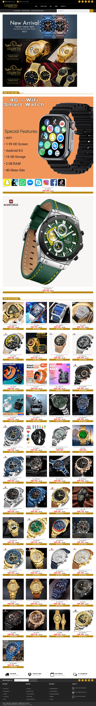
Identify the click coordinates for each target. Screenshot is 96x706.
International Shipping (54, 693)
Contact (51, 699)
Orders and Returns (21, 703)
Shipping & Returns (54, 688)
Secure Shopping (30, 693)
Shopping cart (6, 691)
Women (56, 6)
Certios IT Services (28, 704)
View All (21, 93)
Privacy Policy (29, 696)
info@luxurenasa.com (11, 1)
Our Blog (28, 688)
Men (51, 6)
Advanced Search (14, 703)
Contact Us (63, 6)
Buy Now (49, 192)
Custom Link (6, 696)
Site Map (4, 703)
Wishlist (5, 693)
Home (36, 6)
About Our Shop (30, 691)
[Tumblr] (86, 1)
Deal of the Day (44, 6)
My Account (6, 688)
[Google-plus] (89, 1)
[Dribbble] (92, 1)
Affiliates (52, 696)
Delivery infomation (31, 699)
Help (5, 699)
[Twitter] (82, 1)
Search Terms (8, 703)
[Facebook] (79, 1)
